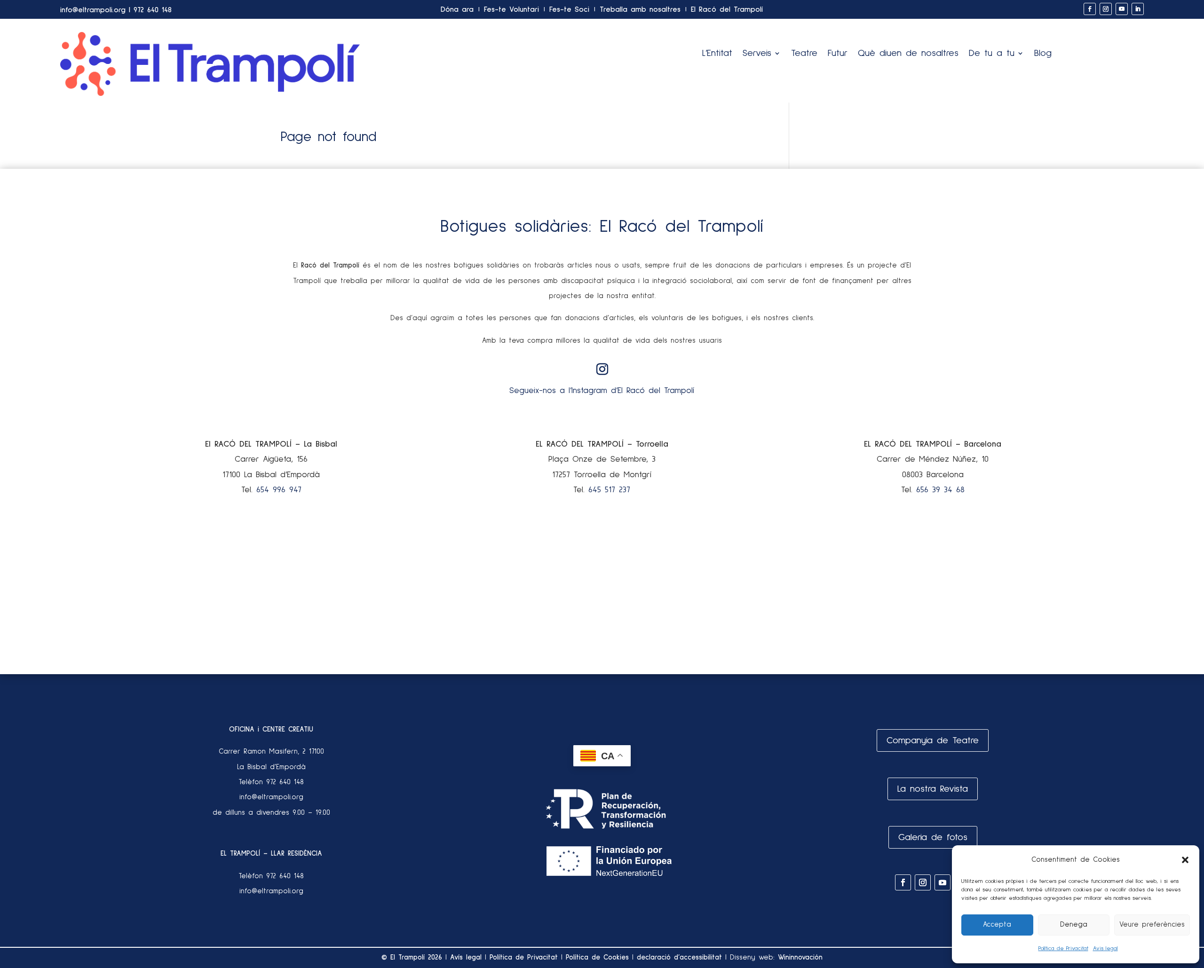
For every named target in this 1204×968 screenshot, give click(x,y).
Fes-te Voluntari (511, 9)
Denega (1073, 924)
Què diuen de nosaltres (908, 54)
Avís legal (466, 957)
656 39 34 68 (940, 490)
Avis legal (1105, 949)
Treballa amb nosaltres (640, 9)
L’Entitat (717, 54)
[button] (1185, 860)
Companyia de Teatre (933, 740)
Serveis (757, 54)
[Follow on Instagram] (1106, 9)
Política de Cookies (597, 957)
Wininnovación (800, 957)
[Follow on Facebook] (1090, 9)
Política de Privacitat (1063, 949)
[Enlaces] (210, 93)
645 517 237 (609, 490)
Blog (1043, 54)
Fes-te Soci (569, 9)
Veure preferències (1152, 924)
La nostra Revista (932, 789)
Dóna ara (457, 9)
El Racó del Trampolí (727, 9)
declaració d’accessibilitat (679, 957)
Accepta (997, 924)
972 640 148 (153, 10)
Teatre (804, 54)
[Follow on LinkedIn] (1138, 9)
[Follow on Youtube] (1122, 9)
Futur (838, 54)
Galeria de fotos (932, 837)
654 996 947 (278, 490)
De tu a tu (991, 54)
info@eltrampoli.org (93, 10)
